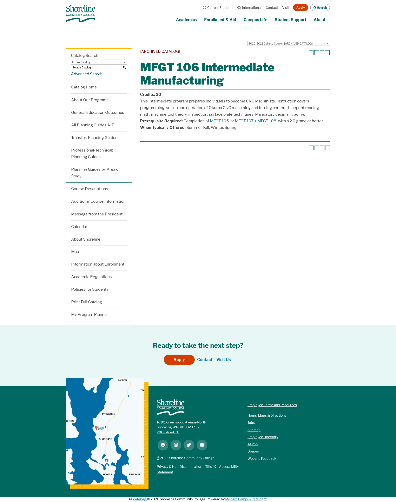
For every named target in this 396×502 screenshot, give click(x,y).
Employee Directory (263, 437)
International (248, 8)
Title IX (210, 467)
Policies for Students (89, 289)
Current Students (217, 8)
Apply (300, 7)
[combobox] (288, 43)
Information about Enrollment (97, 264)
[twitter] (189, 445)
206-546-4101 (168, 432)
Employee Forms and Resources (272, 405)
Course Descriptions (89, 188)
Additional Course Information (98, 201)
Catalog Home (84, 87)
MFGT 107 (244, 121)
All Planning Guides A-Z (92, 125)
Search (318, 7)
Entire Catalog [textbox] (81, 62)
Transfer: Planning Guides (94, 137)
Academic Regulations (91, 276)
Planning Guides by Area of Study (95, 172)
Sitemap (254, 430)
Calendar (79, 226)
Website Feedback (262, 459)
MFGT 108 (266, 121)
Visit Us (223, 359)
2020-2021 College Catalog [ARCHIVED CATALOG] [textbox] (281, 43)
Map (75, 251)
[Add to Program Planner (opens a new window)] (311, 52)
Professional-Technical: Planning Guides (92, 153)
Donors (253, 451)
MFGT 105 (219, 121)
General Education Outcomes (97, 112)
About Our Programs (89, 100)
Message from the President (97, 214)
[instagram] (176, 445)
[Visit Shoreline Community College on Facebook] (163, 445)
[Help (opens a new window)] (327, 52)
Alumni (253, 444)
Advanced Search (87, 74)
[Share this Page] (316, 52)
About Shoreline (85, 239)
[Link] (80, 11)
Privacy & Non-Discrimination (179, 467)
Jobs (251, 423)
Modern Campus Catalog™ (246, 499)
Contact (272, 8)
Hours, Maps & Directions (267, 415)
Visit (285, 8)
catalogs (140, 499)
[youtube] (202, 445)
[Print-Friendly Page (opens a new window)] (322, 52)
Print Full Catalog (86, 302)
